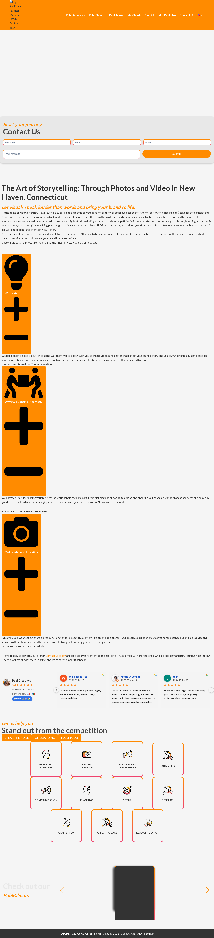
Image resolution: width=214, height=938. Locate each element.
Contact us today (55, 655)
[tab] (17, 737)
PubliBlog (170, 15)
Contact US (187, 15)
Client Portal (153, 15)
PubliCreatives (21, 680)
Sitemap (149, 933)
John (175, 676)
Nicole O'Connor (130, 676)
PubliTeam (116, 15)
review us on (20, 698)
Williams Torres (78, 676)
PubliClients (133, 15)
